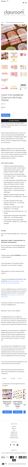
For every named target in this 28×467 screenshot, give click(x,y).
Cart (25, 2)
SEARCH (14, 426)
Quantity (3, 107)
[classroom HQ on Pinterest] (14, 445)
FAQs (14, 430)
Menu (4, 1)
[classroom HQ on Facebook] (10, 445)
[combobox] (5, 464)
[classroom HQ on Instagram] (17, 445)
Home (2, 22)
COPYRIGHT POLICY (14, 437)
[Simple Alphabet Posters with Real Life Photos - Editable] (17, 394)
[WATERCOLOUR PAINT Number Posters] (7, 394)
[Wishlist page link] (7, 1)
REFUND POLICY (14, 434)
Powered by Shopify (21, 463)
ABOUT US (14, 428)
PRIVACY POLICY (14, 435)
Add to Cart (7, 412)
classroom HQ (13, 463)
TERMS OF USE (14, 432)
